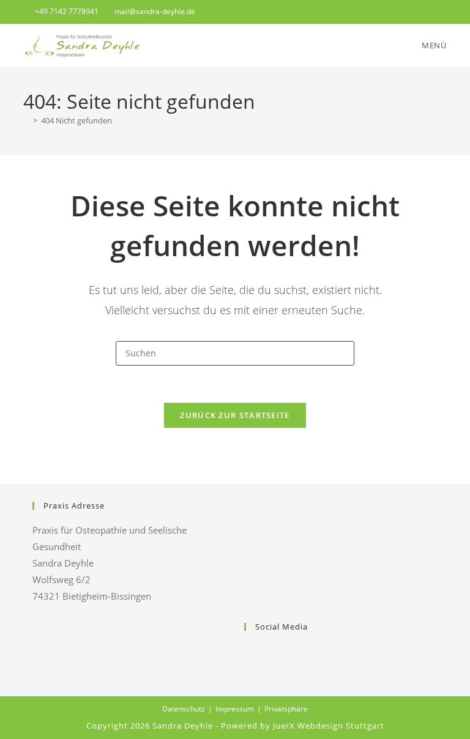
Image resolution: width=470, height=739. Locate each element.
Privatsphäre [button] (286, 709)
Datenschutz (183, 709)
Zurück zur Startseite (234, 415)
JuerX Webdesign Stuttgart (328, 725)
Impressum (234, 709)
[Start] (26, 120)
